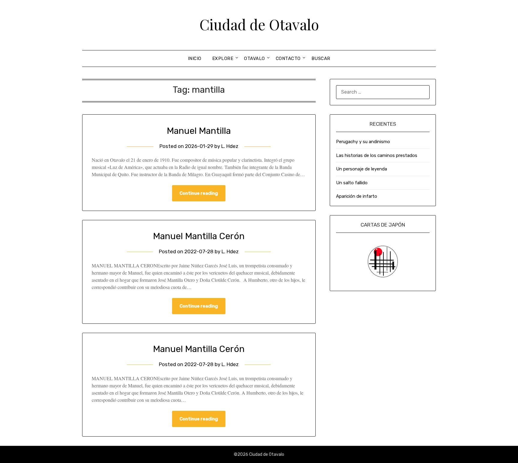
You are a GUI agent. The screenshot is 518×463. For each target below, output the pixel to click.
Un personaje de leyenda (361, 169)
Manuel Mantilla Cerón (199, 236)
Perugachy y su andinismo (363, 141)
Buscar (320, 58)
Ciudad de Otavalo (259, 24)
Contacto (288, 58)
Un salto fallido (352, 182)
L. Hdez (229, 146)
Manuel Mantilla (199, 130)
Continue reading (199, 193)
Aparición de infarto (356, 196)
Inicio (194, 58)
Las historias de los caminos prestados (376, 155)
